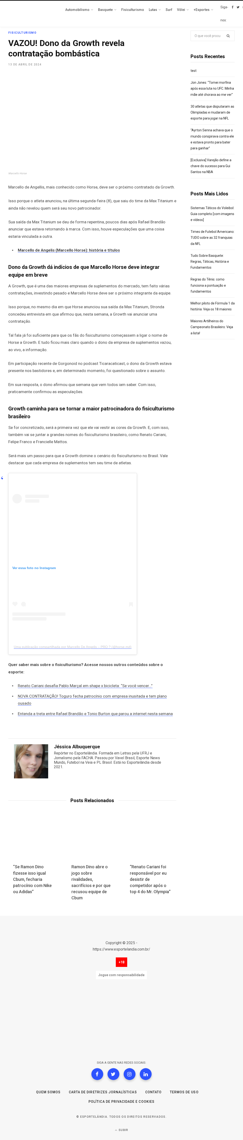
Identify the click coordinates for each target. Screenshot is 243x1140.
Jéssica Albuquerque (77, 746)
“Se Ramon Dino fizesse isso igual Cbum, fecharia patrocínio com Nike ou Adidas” (32, 879)
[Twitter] (113, 1074)
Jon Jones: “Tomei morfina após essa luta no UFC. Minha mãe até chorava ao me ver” (212, 88)
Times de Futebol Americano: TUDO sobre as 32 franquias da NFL (212, 237)
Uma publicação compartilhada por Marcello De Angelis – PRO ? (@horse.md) (72, 647)
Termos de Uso (184, 1092)
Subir (123, 1130)
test (193, 71)
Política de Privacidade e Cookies (121, 1101)
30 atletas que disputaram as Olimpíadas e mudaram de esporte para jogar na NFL (212, 112)
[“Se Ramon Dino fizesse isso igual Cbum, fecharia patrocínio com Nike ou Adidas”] (34, 841)
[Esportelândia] (32, 13)
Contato (153, 1092)
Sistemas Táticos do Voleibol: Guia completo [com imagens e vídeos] (212, 214)
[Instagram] (130, 1074)
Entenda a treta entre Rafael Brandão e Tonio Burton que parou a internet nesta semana (95, 713)
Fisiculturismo (22, 32)
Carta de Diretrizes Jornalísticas (103, 1092)
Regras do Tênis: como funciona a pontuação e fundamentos (208, 285)
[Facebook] (97, 1074)
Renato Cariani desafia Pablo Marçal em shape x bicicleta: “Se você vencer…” (85, 685)
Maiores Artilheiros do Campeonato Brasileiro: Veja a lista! (212, 327)
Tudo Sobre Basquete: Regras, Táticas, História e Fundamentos (210, 261)
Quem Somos (48, 1092)
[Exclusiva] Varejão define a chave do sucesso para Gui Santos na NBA (211, 166)
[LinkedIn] (146, 1074)
